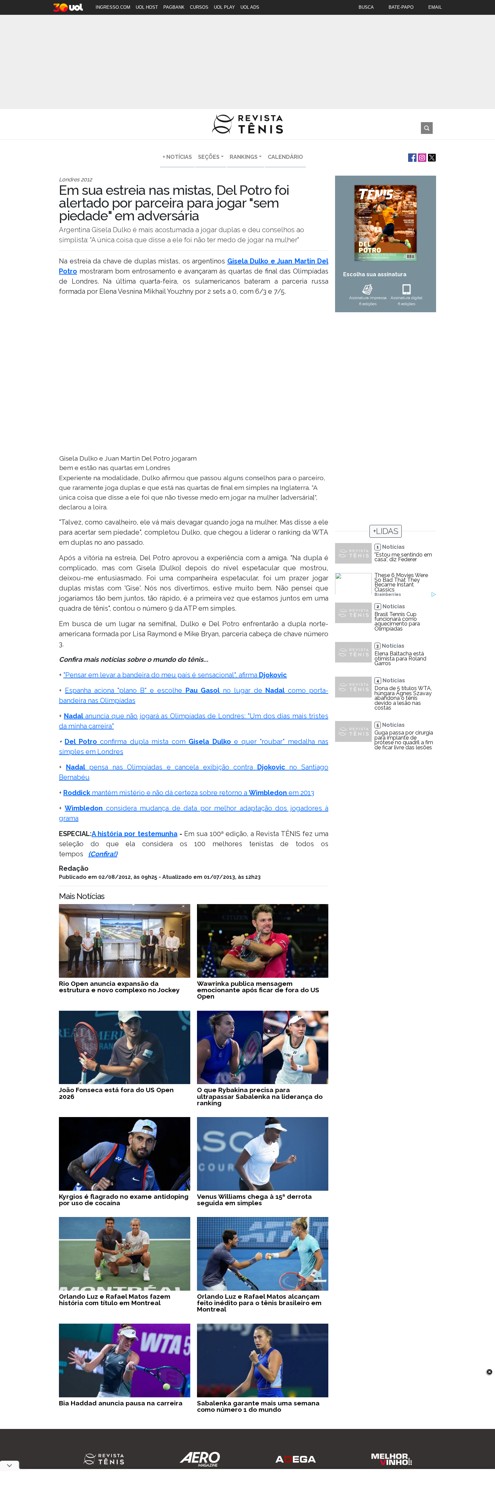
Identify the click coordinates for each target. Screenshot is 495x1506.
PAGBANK (174, 7)
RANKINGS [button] (244, 157)
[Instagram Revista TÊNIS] (421, 157)
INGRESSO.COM (113, 7)
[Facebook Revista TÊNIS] (412, 157)
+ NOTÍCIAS (177, 157)
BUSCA (366, 7)
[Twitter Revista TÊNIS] (431, 157)
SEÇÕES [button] (209, 157)
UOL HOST (147, 7)
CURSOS (199, 7)
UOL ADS (249, 7)
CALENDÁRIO (285, 157)
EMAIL (435, 7)
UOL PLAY (224, 7)
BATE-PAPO (401, 7)
